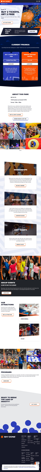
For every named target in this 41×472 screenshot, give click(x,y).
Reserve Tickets (20, 244)
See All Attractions (7, 314)
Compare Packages (20, 215)
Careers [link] (38, 441)
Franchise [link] (36, 441)
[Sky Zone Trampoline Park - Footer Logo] (8, 437)
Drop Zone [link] (28, 460)
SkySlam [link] (23, 455)
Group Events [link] (30, 440)
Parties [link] (29, 439)
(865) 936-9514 (13, 97)
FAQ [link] (34, 443)
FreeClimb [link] (32, 455)
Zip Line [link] (32, 461)
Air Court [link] (37, 455)
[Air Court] (29, 332)
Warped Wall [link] (32, 453)
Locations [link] (35, 439)
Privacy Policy (21, 467)
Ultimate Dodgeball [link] (23, 458)
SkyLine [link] (27, 458)
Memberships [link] (24, 439)
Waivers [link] (23, 443)
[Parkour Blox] (29, 312)
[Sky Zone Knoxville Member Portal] (37, 1)
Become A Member (20, 185)
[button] (4, 4)
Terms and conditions (27, 72)
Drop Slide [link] (28, 456)
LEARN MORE (11, 64)
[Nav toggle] (39, 1)
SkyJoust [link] (27, 452)
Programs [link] (23, 447)
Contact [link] (38, 443)
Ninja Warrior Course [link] (32, 458)
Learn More (6, 293)
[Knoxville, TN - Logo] (7, 1)
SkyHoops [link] (23, 462)
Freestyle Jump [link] (23, 453)
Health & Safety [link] (25, 445)
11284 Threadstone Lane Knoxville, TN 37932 (19, 100)
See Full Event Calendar (15, 114)
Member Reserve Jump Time (20, 118)
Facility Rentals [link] (31, 442)
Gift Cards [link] (23, 441)
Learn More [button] (32, 31)
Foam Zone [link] (23, 460)
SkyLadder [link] (28, 454)
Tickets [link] (23, 438)
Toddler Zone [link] (36, 453)
